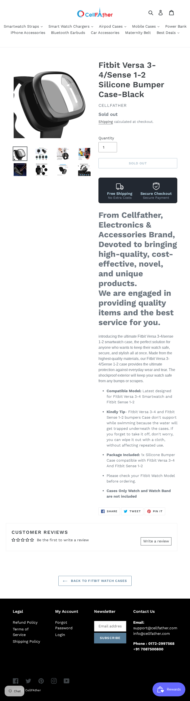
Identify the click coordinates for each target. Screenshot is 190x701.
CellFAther (33, 690)
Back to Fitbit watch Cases (98, 581)
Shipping (105, 122)
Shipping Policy (26, 641)
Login (60, 635)
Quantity (106, 138)
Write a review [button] (156, 541)
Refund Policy (25, 622)
